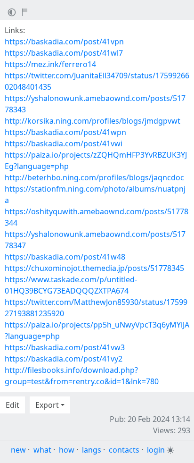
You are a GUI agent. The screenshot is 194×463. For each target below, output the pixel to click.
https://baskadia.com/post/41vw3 (65, 347)
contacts (124, 450)
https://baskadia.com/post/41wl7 (64, 53)
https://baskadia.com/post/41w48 (65, 257)
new (18, 450)
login (156, 450)
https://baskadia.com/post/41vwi (63, 143)
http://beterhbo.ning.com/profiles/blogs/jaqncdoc (94, 177)
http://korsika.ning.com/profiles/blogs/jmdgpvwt (92, 121)
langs (91, 450)
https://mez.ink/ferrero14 (50, 64)
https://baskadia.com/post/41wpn (65, 132)
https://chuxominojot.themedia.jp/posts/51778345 (94, 268)
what (42, 450)
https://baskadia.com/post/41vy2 (63, 359)
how (66, 450)
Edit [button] (12, 405)
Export (47, 405)
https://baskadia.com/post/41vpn (64, 41)
